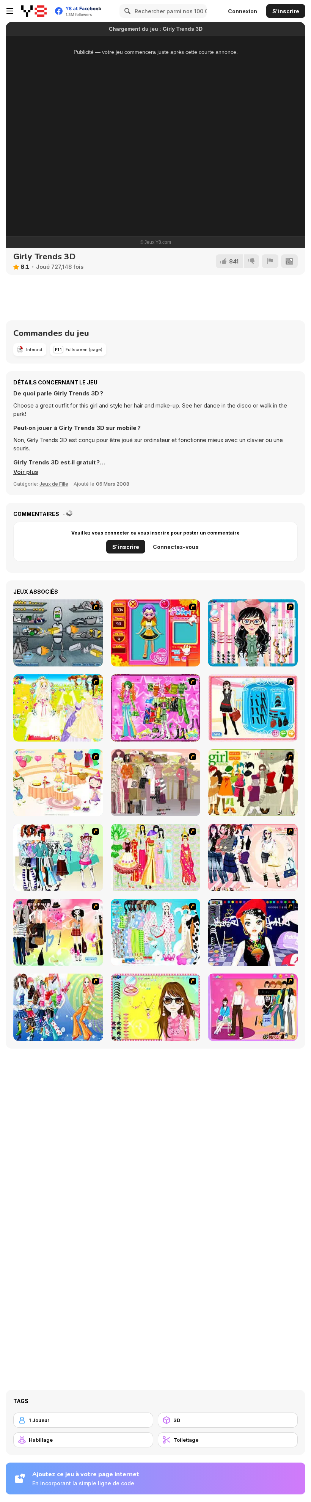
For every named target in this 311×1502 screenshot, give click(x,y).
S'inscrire (285, 11)
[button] (25, 472)
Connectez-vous (176, 547)
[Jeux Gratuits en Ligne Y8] (34, 11)
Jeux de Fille (53, 484)
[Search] (126, 11)
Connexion (242, 11)
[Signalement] (270, 261)
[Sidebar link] (9, 11)
